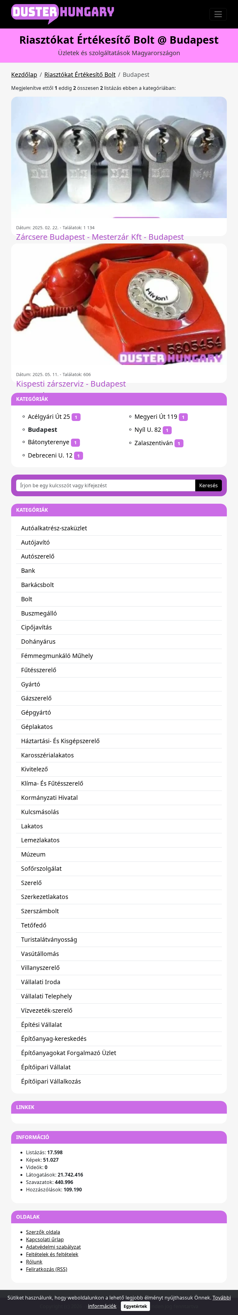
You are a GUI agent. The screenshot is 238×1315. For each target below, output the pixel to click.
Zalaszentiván (153, 443)
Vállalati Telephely (46, 996)
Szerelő (31, 883)
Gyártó (30, 684)
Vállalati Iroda (40, 982)
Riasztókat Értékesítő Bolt (80, 74)
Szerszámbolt (40, 911)
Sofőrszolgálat (41, 868)
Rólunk (34, 1261)
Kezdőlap (24, 74)
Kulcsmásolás (40, 812)
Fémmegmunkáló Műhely (57, 655)
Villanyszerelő (40, 967)
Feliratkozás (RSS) (46, 1269)
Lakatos (32, 826)
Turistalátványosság (49, 939)
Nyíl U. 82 (147, 429)
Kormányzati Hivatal (49, 797)
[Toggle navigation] (218, 14)
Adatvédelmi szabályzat (53, 1246)
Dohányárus (38, 641)
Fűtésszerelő (38, 670)
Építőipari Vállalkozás (51, 1081)
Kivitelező (34, 769)
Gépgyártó (36, 712)
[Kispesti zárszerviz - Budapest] (119, 304)
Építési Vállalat (41, 1024)
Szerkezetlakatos (44, 896)
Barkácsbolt (37, 585)
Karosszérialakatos (47, 755)
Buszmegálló (39, 613)
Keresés (208, 485)
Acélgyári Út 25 (49, 416)
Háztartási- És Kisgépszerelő (60, 741)
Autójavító (35, 542)
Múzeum (33, 854)
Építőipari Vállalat (46, 1067)
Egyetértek (135, 1306)
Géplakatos (37, 726)
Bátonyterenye (48, 442)
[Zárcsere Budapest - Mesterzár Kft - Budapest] (119, 157)
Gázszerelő (36, 698)
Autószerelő (38, 556)
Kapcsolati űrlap (45, 1239)
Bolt (26, 599)
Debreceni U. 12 (50, 455)
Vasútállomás (40, 953)
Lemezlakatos (40, 840)
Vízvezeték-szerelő (47, 1010)
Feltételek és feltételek (52, 1254)
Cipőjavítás (36, 627)
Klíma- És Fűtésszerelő (52, 783)
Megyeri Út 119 (155, 416)
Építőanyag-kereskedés (53, 1038)
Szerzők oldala (43, 1232)
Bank (28, 570)
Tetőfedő (33, 925)
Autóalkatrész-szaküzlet (54, 528)
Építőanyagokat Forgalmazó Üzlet (68, 1053)
